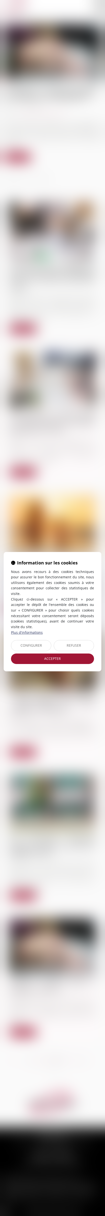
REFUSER (74, 645)
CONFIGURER (31, 645)
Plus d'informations (27, 632)
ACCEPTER (52, 658)
